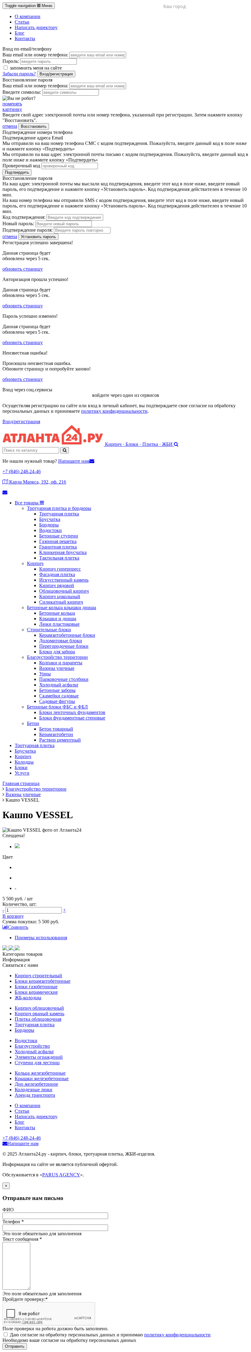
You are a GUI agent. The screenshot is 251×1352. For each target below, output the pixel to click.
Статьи (22, 22)
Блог (19, 33)
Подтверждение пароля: (27, 230)
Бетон (33, 723)
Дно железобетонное (36, 1084)
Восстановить (34, 126)
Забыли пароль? (19, 73)
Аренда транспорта (35, 1095)
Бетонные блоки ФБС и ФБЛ (57, 706)
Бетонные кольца (57, 613)
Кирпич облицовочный (39, 1008)
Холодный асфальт (58, 684)
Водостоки (50, 530)
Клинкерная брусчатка (63, 552)
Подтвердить (17, 172)
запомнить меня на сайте (35, 67)
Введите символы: (21, 92)
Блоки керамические (36, 992)
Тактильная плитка (59, 557)
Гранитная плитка (58, 546)
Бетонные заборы (57, 690)
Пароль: (10, 61)
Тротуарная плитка (59, 513)
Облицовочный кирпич (64, 591)
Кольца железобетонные (40, 1073)
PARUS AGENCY (61, 1174)
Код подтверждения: (23, 217)
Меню (28, 5)
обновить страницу (22, 269)
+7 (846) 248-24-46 (21, 471)
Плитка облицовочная (38, 1019)
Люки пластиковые (59, 624)
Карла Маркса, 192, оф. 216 (37, 481)
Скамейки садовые (59, 695)
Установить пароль (38, 236)
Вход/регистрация (56, 74)
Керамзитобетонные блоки (67, 635)
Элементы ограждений (39, 1057)
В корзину (13, 916)
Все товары (27, 502)
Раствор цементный (60, 739)
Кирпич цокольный (59, 596)
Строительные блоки (49, 629)
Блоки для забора (57, 651)
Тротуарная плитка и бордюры (59, 508)
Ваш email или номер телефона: (35, 54)
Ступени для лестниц (37, 1062)
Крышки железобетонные (42, 1078)
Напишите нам (73, 461)
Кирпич (35, 563)
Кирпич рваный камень (39, 1013)
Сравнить (18, 927)
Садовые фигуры (57, 701)
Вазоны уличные (56, 668)
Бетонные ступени (58, 535)
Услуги (22, 773)
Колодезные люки (33, 1089)
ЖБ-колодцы (28, 997)
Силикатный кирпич (61, 602)
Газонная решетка (58, 541)
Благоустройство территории (57, 657)
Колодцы (24, 762)
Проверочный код (21, 165)
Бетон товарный (56, 728)
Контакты (25, 38)
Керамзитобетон (56, 734)
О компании (27, 16)
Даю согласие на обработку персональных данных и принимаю (110, 1334)
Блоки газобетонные (36, 986)
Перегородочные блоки (63, 646)
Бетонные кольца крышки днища (61, 607)
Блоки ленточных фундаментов (72, 712)
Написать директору (36, 27)
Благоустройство (32, 1046)
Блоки (21, 767)
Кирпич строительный (38, 975)
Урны (45, 673)
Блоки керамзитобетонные (42, 981)
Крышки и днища (57, 618)
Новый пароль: (18, 223)
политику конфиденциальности (114, 411)
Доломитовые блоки (60, 640)
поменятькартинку (12, 106)
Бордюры (49, 524)
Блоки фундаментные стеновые (72, 717)
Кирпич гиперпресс (60, 569)
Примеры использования (41, 937)
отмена (9, 126)
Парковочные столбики (63, 679)
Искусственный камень (63, 580)
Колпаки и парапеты (60, 662)
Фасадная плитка (57, 574)
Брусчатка (49, 519)
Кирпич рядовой (56, 585)
